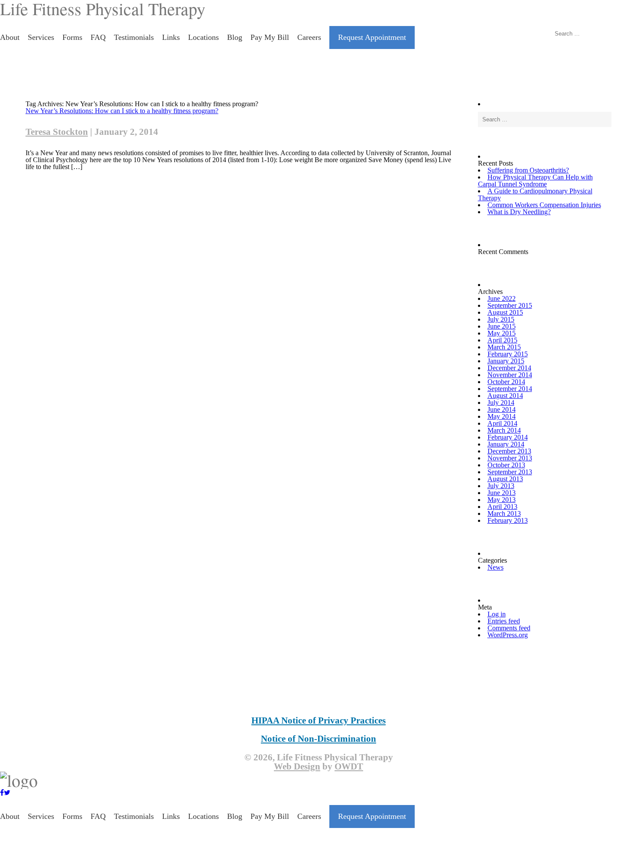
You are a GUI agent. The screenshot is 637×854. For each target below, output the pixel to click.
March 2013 (504, 513)
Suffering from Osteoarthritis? (528, 170)
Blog (234, 37)
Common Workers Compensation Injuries (544, 205)
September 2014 (510, 388)
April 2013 (502, 506)
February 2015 (508, 354)
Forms (72, 37)
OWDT (349, 766)
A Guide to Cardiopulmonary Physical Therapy (535, 194)
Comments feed (509, 628)
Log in (497, 614)
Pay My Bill (269, 37)
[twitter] (7, 792)
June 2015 (502, 326)
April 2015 (502, 340)
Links (171, 37)
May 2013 (502, 499)
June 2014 (502, 409)
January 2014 (506, 444)
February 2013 (508, 520)
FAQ (98, 37)
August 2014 (505, 395)
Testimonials (134, 37)
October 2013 (506, 465)
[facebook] (2, 792)
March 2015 (504, 347)
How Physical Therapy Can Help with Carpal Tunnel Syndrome (535, 180)
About (10, 37)
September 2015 (510, 305)
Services (41, 37)
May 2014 (502, 416)
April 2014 (502, 423)
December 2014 (509, 368)
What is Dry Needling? (519, 211)
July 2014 (501, 402)
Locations (203, 37)
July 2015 (501, 319)
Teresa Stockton (57, 132)
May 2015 (502, 333)
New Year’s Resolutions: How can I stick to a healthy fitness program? (122, 110)
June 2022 (502, 298)
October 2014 (506, 381)
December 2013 (509, 451)
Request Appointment (372, 37)
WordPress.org (508, 635)
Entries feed (504, 621)
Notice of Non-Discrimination (318, 738)
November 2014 (510, 374)
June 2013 (502, 492)
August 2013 (505, 478)
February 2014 (508, 437)
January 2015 (506, 361)
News (496, 567)
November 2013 (510, 458)
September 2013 (510, 472)
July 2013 (501, 485)
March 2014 (504, 430)
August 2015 (505, 312)
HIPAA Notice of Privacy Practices (318, 720)
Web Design (297, 766)
